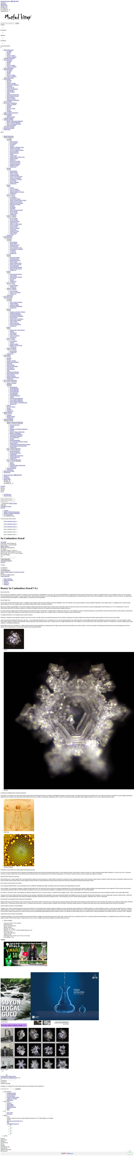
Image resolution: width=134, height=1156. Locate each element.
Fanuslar (12, 342)
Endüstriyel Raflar (14, 231)
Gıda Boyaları (10, 90)
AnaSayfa (3, 2)
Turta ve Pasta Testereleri (16, 302)
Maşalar (12, 146)
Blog (8, 1110)
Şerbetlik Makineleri (15, 395)
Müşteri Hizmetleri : (9, 1)
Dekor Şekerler (10, 87)
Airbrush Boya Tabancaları (16, 455)
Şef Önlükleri (13, 197)
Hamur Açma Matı (14, 323)
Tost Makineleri (14, 394)
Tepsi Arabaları (13, 232)
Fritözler (12, 397)
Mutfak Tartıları (14, 172)
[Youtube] (11, 1131)
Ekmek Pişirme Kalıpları (16, 277)
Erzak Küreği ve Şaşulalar (16, 249)
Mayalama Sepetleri (15, 257)
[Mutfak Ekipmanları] (9, 58)
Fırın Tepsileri (13, 275)
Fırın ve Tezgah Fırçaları (16, 247)
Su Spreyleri (13, 252)
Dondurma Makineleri (15, 452)
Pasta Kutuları (13, 351)
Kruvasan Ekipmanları (15, 324)
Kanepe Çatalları (14, 344)
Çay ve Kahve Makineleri (16, 399)
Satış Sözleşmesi (11, 1096)
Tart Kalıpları (13, 334)
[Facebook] (11, 1126)
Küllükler (12, 206)
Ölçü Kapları (13, 180)
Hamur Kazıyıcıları (14, 245)
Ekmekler (9, 80)
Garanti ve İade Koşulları (13, 1097)
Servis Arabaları (14, 220)
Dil (1, 8)
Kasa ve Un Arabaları (15, 292)
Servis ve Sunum (11, 55)
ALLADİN (3, 542)
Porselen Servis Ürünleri (16, 201)
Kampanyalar (7, 129)
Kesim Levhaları (14, 173)
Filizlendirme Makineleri (16, 436)
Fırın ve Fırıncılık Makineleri (14, 124)
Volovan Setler (13, 321)
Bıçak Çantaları (14, 218)
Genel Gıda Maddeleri (12, 89)
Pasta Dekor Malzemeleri (16, 306)
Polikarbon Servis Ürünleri (16, 203)
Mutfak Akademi (8, 114)
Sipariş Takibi (4, 5)
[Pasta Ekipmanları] (9, 78)
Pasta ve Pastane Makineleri (13, 122)
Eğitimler (9, 115)
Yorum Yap (21, 572)
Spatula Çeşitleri (14, 158)
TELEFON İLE (8, 495)
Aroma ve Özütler (11, 83)
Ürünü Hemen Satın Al (6, 560)
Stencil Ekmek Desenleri (16, 267)
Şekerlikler (12, 208)
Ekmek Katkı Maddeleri (13, 84)
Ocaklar (12, 439)
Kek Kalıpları (13, 333)
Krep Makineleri (14, 392)
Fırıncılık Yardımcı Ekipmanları (17, 465)
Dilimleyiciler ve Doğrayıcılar (17, 157)
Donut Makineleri (14, 390)
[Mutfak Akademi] (8, 118)
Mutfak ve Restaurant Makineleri (15, 121)
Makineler (9, 105)
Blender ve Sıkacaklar (15, 433)
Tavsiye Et (3, 572)
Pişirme (8, 54)
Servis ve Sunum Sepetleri (16, 210)
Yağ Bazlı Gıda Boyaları (13, 94)
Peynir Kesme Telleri (15, 162)
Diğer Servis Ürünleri (15, 204)
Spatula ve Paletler (14, 305)
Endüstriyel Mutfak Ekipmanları (11, 512)
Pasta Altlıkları (13, 341)
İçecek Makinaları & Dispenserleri (18, 446)
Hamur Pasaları (13, 261)
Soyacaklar (12, 144)
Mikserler (12, 464)
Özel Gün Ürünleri (11, 125)
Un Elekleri (13, 250)
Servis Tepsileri (13, 211)
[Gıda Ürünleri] (8, 101)
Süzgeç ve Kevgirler (15, 161)
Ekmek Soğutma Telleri (15, 263)
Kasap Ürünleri (13, 443)
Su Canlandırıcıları (14, 437)
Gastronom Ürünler (14, 221)
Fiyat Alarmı (15, 572)
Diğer (8, 574)
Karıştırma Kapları (14, 175)
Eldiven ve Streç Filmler (16, 224)
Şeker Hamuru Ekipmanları (16, 316)
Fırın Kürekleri (13, 242)
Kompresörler (13, 454)
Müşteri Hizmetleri (11, 1107)
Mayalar (9, 82)
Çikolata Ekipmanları (15, 313)
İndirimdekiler (10, 1105)
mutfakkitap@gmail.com (13, 1123)
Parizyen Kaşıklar (14, 151)
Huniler (12, 154)
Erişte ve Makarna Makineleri (17, 432)
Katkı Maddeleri (11, 91)
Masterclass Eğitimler (9, 128)
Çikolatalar (9, 86)
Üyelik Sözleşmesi (11, 1094)
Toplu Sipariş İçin (5, 576)
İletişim (8, 1108)
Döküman (6, 584)
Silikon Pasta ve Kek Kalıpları (17, 330)
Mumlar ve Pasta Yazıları (16, 345)
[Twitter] (11, 1129)
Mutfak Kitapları (11, 117)
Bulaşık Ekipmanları (15, 440)
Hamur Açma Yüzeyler (15, 264)
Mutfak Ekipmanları (9, 50)
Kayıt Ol (3, 508)
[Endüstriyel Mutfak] (9, 126)
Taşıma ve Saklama (11, 57)
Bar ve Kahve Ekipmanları (10, 103)
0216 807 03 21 (19, 1121)
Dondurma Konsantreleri (13, 100)
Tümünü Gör (13, 166)
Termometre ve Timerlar (16, 179)
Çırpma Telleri (13, 155)
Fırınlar (11, 427)
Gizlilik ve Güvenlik (12, 1098)
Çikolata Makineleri (15, 457)
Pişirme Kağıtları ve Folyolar (17, 192)
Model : (5, 546)
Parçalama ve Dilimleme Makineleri (18, 429)
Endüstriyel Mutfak (8, 119)
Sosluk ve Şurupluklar (15, 178)
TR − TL (5, 7)
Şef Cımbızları (13, 143)
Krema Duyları (13, 317)
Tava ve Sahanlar (14, 189)
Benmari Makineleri (15, 451)
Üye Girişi (9, 1114)
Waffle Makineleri (14, 388)
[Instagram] (11, 1134)
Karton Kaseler (13, 226)
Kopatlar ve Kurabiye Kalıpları (17, 312)
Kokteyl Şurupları (11, 98)
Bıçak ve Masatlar (14, 182)
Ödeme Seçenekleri (8, 580)
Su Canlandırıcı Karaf (12, 1077)
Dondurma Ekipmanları (15, 314)
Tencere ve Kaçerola (15, 190)
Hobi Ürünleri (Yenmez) (13, 96)
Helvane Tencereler (14, 425)
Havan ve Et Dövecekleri (16, 176)
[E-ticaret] (67, 1153)
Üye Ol (2, 487)
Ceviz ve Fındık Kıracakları (16, 150)
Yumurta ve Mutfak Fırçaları (17, 147)
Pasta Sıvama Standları (15, 320)
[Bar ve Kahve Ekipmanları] (11, 112)
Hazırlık (9, 52)
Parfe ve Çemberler (14, 335)
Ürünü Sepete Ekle (5, 559)
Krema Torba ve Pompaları (16, 319)
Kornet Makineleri (14, 391)
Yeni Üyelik (10, 1112)
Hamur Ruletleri (14, 141)
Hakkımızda (10, 1100)
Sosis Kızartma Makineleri (16, 398)
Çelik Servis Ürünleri (15, 199)
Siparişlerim (3, 4)
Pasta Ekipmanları (8, 69)
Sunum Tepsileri (14, 213)
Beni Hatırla (5, 503)
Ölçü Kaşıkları (13, 171)
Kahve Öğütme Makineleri (16, 401)
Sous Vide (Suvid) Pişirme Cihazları (19, 441)
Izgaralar (12, 426)
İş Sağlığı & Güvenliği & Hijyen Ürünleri (20, 444)
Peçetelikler (13, 207)
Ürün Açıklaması (8, 579)
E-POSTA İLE (7, 494)
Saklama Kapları (14, 222)
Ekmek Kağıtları (14, 285)
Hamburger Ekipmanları (16, 268)
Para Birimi (3, 9)
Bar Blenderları (13, 387)
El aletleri (9, 61)
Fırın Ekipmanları (8, 59)
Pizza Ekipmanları (14, 266)
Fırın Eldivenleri (14, 246)
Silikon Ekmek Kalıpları (16, 274)
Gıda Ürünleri (7, 79)
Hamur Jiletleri (13, 243)
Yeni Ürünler (10, 1104)
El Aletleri (9, 51)
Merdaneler (13, 160)
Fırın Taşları (13, 278)
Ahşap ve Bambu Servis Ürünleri (18, 200)
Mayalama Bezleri (14, 259)
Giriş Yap (3, 486)
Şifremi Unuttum (13, 503)
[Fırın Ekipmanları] (9, 68)
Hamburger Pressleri (15, 164)
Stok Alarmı (9, 572)
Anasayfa (6, 510)
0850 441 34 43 (11, 1121)
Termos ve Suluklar (14, 228)
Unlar (8, 93)
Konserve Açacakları (15, 148)
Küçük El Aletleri (14, 165)
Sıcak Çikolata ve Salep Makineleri (18, 402)
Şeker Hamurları (11, 97)
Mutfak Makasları (14, 153)
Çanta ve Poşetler (14, 225)
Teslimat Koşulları (11, 1093)
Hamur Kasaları (14, 291)
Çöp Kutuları (13, 229)
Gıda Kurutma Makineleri (16, 434)
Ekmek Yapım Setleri (15, 260)
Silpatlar (12, 187)
